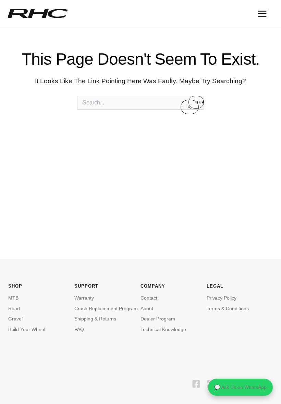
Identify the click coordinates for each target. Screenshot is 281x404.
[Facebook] (196, 384)
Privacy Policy (221, 298)
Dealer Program (157, 318)
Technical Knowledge (163, 329)
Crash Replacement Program (106, 308)
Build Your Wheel (26, 329)
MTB (13, 298)
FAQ (79, 329)
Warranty (84, 298)
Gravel (15, 318)
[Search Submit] (190, 107)
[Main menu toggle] (262, 13)
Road (14, 308)
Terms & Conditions (228, 308)
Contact (148, 298)
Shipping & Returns (95, 318)
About (146, 308)
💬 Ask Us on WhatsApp (240, 387)
